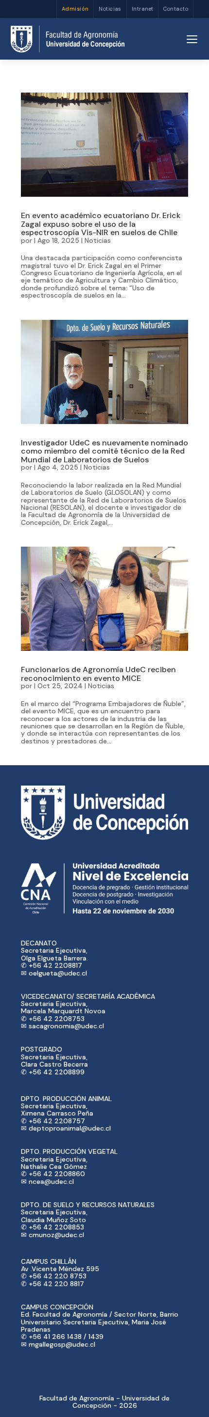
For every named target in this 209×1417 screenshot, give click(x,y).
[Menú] (192, 39)
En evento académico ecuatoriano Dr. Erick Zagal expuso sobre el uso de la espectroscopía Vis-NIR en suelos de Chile (100, 223)
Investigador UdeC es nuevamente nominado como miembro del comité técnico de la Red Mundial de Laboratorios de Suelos (104, 451)
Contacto (175, 8)
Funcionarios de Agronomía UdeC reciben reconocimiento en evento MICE (98, 673)
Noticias (110, 8)
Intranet (143, 8)
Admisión (75, 8)
